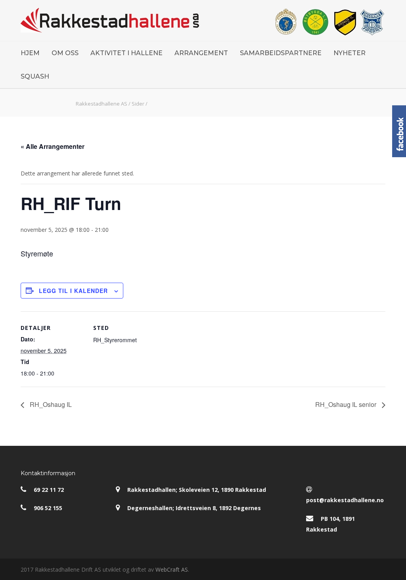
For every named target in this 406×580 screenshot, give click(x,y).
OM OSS (65, 53)
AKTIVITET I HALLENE (126, 53)
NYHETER (349, 53)
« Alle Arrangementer (52, 146)
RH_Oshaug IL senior (346, 404)
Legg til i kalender (73, 290)
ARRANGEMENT (201, 53)
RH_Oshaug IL (50, 404)
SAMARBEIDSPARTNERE (281, 53)
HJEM (30, 53)
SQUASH (35, 76)
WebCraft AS (171, 569)
